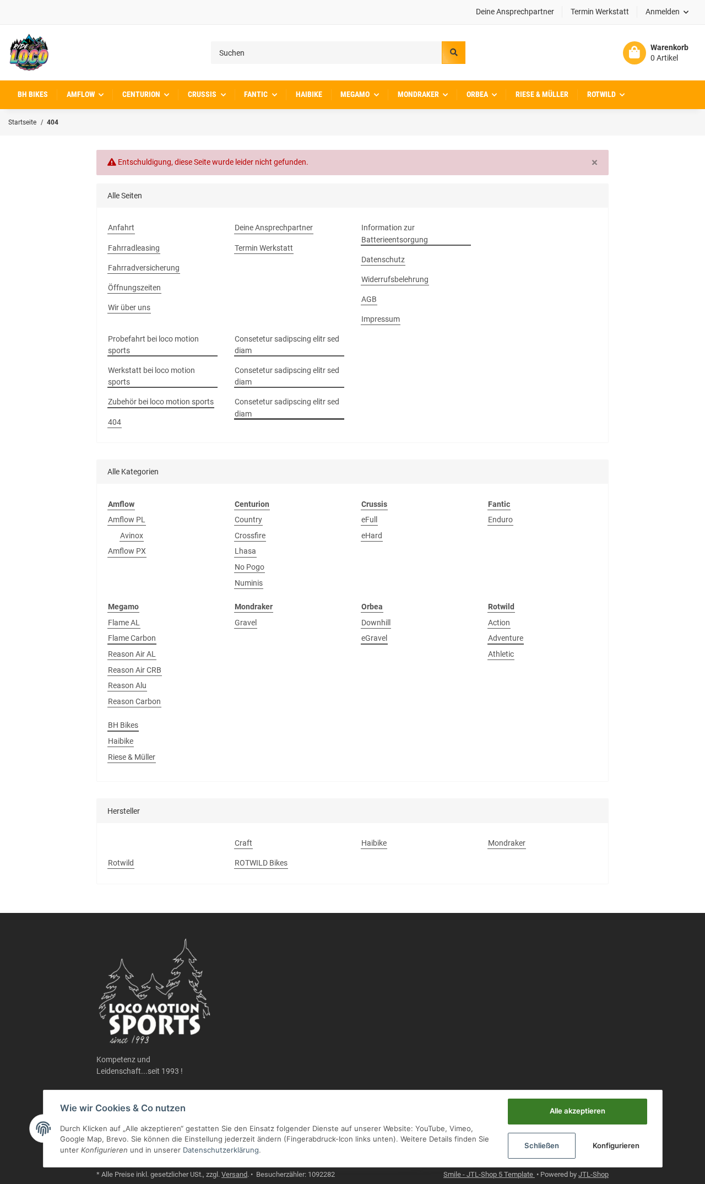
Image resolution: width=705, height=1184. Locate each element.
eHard (371, 535)
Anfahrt (121, 227)
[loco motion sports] (29, 52)
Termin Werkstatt (600, 11)
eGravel (374, 638)
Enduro (500, 519)
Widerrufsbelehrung (395, 279)
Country (248, 519)
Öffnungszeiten (134, 287)
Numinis (249, 583)
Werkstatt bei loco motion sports (151, 376)
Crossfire (250, 535)
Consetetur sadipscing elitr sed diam (287, 344)
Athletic (501, 654)
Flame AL (124, 622)
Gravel (246, 622)
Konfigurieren (616, 1145)
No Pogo (249, 567)
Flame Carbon (132, 638)
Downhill (376, 622)
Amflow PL (126, 519)
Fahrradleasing (134, 248)
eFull (369, 519)
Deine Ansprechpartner (515, 11)
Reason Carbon (134, 701)
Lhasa (245, 551)
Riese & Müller (131, 757)
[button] (667, 12)
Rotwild (121, 862)
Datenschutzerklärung (221, 1149)
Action (499, 622)
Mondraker (506, 843)
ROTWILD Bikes (261, 862)
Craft (243, 843)
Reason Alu (127, 685)
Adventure (505, 638)
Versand (234, 1174)
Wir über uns (129, 307)
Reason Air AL (132, 654)
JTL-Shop (593, 1174)
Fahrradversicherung (144, 267)
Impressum (380, 319)
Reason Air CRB (134, 670)
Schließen (541, 1145)
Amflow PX (127, 551)
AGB (369, 299)
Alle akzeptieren (577, 1110)
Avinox (131, 535)
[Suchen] (453, 52)
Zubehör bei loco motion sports (161, 401)
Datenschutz (383, 259)
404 (114, 422)
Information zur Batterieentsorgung (394, 233)
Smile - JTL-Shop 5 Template (489, 1174)
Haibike (120, 741)
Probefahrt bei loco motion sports (153, 344)
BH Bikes (123, 725)
